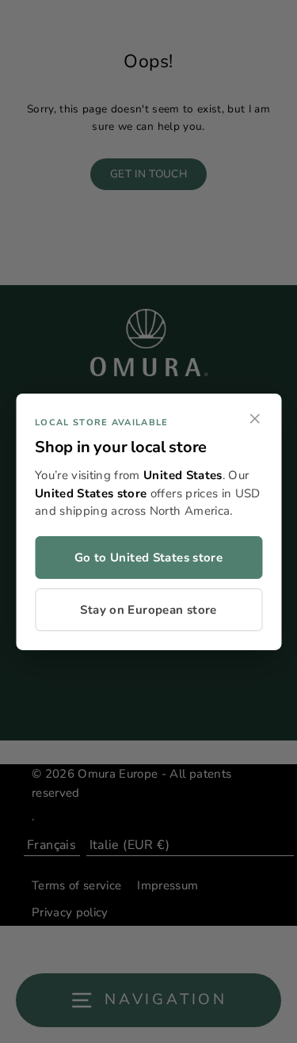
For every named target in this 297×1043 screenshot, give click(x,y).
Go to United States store (148, 557)
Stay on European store (148, 610)
